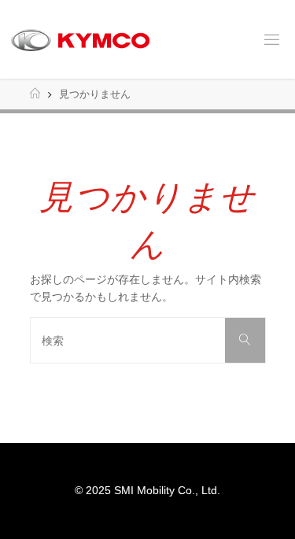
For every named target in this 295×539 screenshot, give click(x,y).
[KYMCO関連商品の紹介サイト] (80, 39)
